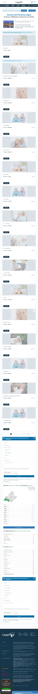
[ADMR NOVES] (19, 40)
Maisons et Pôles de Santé (17, 681)
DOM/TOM (19, 559)
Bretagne (19, 553)
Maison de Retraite (16, 645)
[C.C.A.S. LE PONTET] (19, 216)
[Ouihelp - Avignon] (19, 314)
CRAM (34, 654)
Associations (22, 655)
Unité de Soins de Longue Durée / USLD (20, 646)
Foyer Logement (16, 646)
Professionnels (4, 675)
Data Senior (31, 643)
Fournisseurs (15, 675)
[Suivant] (28, 434)
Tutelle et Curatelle (16, 656)
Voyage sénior (31, 671)
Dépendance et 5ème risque (28, 642)
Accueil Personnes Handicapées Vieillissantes (27, 646)
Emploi (37, 5)
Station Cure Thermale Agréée (18, 671)
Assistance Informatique (31, 661)
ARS (14, 653)
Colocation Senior (16, 669)
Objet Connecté (27, 677)
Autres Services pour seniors (24, 666)
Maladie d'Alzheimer (23, 645)
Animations (34, 647)
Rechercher (24, 10)
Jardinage (30, 664)
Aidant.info (24, 680)
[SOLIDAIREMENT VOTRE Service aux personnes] (19, 388)
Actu (1, 5)
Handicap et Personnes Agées (30, 642)
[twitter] (4, 2)
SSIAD (26, 660)
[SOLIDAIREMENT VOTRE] (19, 412)
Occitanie (19, 570)
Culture (27, 643)
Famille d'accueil (28, 647)
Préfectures (25, 654)
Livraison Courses (16, 659)
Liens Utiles (4, 653)
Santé (20, 643)
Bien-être (29, 5)
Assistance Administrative (21, 661)
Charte (20, 635)
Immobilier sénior (28, 668)
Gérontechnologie (29, 676)
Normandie (19, 566)
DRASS (28, 654)
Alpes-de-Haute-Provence (18, 534)
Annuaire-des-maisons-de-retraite (25, 680)
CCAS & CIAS (25, 658)
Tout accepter (6, 688)
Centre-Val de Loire (19, 555)
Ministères (17, 653)
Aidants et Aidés (16, 642)
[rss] (6, 2)
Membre (32, 2)
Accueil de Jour (30, 645)
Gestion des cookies (25, 685)
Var (19, 541)
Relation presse (33, 635)
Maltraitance (27, 655)
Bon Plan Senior (16, 643)
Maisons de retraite (7, 5)
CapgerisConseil (21, 679)
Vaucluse (19, 543)
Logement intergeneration (24, 669)
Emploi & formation (5, 673)
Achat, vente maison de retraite (18, 677)
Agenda (3, 5)
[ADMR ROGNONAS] (19, 117)
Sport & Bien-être (31, 663)
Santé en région (22, 653)
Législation (23, 648)
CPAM (14, 655)
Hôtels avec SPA (16, 671)
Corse (18, 557)
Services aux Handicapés (20, 660)
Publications (24, 643)
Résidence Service (13, 5)
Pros (34, 5)
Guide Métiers (24, 673)
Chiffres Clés (27, 648)
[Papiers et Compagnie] (19, 339)
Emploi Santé (15, 673)
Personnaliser (6, 690)
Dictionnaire (32, 648)
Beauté (27, 671)
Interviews (21, 642)
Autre (20, 649)
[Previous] (9, 434)
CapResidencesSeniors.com (29, 679)
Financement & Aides (17, 648)
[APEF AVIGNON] (19, 363)
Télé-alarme (27, 665)
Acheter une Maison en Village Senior (19, 651)
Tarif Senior (21, 671)
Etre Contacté (32, 10)
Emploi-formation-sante (17, 680)
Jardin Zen (26, 671)
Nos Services (15, 676)
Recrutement (20, 675)
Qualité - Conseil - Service (27, 675)
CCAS (17, 655)
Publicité (25, 635)
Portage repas (22, 659)
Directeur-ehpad (16, 680)
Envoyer (19, 476)
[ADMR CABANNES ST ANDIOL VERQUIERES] (19, 68)
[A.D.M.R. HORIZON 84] (19, 240)
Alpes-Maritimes (19, 537)
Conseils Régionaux (31, 653)
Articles (17, 642)
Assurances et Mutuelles (27, 655)
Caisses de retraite (16, 655)
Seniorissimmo (15, 679)
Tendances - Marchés (21, 676)
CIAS (19, 655)
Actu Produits (21, 642)
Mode (25, 671)
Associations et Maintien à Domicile (19, 662)
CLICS (21, 655)
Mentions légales (22, 634)
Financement (15, 676)
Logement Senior (18, 5)
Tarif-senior (28, 680)
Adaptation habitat (32, 669)
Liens (32, 5)
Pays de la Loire (19, 572)
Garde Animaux (25, 664)
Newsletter (26, 634)
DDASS (31, 654)
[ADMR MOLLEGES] (19, 142)
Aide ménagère (26, 659)
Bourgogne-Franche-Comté (19, 551)
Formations (20, 673)
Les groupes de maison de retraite (19, 647)
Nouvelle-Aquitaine (19, 568)
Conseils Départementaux (17, 654)
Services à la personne (24, 5)
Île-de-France (19, 564)
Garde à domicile (32, 659)
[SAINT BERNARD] (19, 166)
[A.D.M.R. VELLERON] (19, 265)
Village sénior (22, 668)
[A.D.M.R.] (19, 289)
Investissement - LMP (21, 676)
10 (25, 433)
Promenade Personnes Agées (22, 663)
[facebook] (3, 2)
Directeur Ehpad (16, 649)
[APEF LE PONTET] (19, 191)
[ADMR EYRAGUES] (19, 93)
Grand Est (19, 561)
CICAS (32, 658)
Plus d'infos (6, 56)
